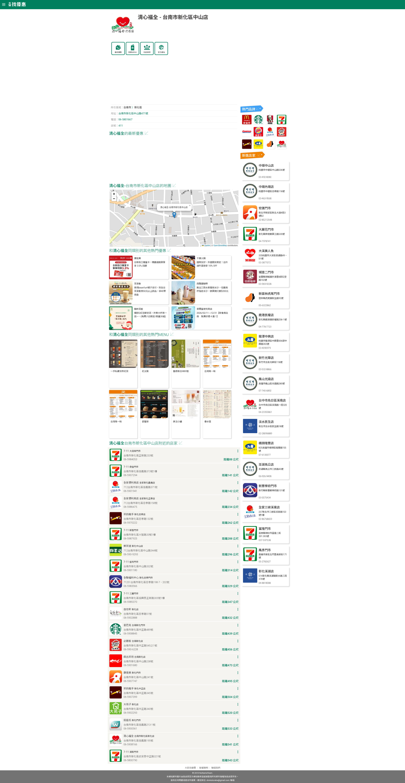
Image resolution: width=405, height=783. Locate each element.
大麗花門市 (266, 229)
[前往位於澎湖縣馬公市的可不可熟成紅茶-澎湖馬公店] (250, 475)
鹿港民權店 (266, 315)
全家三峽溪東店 (269, 507)
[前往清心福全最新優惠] (282, 148)
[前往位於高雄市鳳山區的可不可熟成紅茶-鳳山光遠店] (250, 389)
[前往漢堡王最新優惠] (258, 135)
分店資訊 (146, 52)
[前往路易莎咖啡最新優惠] (270, 148)
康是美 (137, 258)
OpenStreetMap (220, 245)
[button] (174, 215)
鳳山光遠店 (266, 379)
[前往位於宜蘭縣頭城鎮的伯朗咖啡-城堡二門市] (250, 282)
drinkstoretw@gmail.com (218, 780)
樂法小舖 (177, 421)
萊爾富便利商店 (204, 309)
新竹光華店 (266, 358)
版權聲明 (203, 768)
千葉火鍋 (201, 258)
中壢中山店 (266, 165)
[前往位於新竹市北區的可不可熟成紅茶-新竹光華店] (250, 368)
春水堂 (207, 421)
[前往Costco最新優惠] (247, 135)
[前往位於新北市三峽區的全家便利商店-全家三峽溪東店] (250, 517)
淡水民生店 (266, 422)
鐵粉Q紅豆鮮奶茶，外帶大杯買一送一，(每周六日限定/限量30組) (150, 315)
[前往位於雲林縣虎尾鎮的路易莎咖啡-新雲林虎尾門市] (250, 304)
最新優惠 (118, 52)
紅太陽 (145, 371)
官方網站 (161, 52)
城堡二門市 (266, 272)
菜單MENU (132, 52)
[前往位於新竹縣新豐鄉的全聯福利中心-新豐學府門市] (250, 496)
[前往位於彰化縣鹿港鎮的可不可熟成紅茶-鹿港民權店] (250, 325)
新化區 (138, 107)
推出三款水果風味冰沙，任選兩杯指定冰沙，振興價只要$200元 (212, 289)
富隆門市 (265, 529)
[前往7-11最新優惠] (282, 123)
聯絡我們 (215, 768)
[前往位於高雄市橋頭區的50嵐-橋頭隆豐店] (250, 453)
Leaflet (207, 245)
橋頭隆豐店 (266, 443)
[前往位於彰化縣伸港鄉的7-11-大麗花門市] (250, 240)
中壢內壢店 (266, 187)
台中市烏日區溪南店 (272, 400)
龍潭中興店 (266, 336)
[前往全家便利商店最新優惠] (270, 135)
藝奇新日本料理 (181, 371)
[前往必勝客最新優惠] (282, 135)
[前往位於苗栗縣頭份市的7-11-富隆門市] (250, 539)
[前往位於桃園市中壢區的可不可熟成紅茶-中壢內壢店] (250, 197)
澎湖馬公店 (266, 464)
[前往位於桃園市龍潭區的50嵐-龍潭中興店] (250, 346)
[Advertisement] (174, 81)
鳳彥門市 (265, 550)
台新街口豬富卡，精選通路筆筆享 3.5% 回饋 (149, 264)
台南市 (127, 107)
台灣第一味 (209, 371)
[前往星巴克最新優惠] (258, 123)
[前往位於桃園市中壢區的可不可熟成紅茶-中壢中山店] (250, 176)
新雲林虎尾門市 (269, 294)
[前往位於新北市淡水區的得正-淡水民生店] (250, 432)
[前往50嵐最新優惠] (258, 148)
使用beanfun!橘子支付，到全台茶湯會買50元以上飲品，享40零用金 (150, 291)
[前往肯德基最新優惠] (270, 123)
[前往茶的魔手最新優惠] (247, 148)
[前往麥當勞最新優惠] (247, 123)
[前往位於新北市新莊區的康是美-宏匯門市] (250, 218)
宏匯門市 (265, 208)
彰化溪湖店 (266, 571)
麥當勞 (145, 421)
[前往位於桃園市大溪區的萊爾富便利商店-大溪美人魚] (250, 261)
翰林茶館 (138, 309)
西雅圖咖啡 (202, 283)
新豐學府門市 (268, 486)
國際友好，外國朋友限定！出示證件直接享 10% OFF (212, 264)
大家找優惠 (190, 768)
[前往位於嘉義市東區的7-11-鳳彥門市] (250, 560)
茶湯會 (137, 283)
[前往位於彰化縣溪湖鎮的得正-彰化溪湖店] (250, 581)
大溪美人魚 (266, 251)
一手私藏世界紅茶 (119, 371)
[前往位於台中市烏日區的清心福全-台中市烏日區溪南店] (250, 410)
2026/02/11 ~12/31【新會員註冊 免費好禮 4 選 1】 (212, 315)
